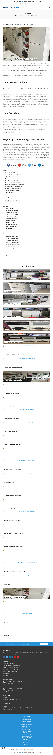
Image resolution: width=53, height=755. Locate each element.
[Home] (15, 15)
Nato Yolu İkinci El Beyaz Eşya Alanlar (14, 184)
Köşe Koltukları (26, 723)
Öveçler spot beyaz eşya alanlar (13, 186)
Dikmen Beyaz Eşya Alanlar (10, 671)
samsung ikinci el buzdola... (12, 216)
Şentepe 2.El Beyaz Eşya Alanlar (13, 188)
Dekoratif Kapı (26, 739)
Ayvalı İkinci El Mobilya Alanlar (12, 175)
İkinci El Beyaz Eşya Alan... (11, 248)
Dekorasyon (26, 716)
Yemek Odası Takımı (26, 724)
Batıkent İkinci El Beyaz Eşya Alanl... (17, 681)
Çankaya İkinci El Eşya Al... (11, 238)
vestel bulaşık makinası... (11, 212)
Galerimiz (6, 673)
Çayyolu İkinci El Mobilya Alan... (11, 669)
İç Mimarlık (26, 718)
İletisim (6, 675)
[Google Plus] (19, 165)
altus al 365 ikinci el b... (11, 208)
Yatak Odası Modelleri (26, 736)
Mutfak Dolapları (26, 729)
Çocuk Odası (26, 743)
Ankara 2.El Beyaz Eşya (9, 663)
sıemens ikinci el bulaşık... (11, 218)
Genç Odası (26, 741)
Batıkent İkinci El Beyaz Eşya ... (11, 667)
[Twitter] (29, 165)
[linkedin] (39, 165)
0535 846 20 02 (17, 1)
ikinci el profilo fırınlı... (10, 222)
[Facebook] (8, 165)
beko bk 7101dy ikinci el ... (11, 226)
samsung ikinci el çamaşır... (12, 214)
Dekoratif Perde (26, 734)
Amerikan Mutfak (26, 738)
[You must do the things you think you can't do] (5, 683)
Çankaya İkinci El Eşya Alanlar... (12, 665)
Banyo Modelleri (26, 731)
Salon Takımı (26, 728)
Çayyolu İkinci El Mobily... (11, 240)
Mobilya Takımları (26, 719)
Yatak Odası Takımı (26, 726)
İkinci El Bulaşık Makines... (11, 250)
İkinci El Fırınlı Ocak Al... (11, 252)
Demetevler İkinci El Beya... (11, 242)
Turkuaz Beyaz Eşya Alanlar (12, 190)
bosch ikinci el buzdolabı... (11, 210)
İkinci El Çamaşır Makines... (12, 254)
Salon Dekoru (26, 733)
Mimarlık (26, 744)
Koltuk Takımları (26, 721)
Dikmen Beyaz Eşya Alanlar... (12, 244)
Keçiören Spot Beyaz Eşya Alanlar (13, 178)
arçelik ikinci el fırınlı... (10, 220)
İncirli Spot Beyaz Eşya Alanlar (12, 180)
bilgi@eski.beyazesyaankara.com (32, 1)
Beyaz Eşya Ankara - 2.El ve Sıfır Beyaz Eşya (23, 749)
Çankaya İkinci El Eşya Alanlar (15, 688)
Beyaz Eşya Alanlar (10, 246)
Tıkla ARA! (44, 644)
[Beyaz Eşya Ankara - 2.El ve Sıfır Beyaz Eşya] (11, 7)
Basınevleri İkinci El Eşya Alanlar (13, 173)
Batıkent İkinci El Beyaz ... (11, 236)
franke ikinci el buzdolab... (11, 224)
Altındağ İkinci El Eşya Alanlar (12, 176)
